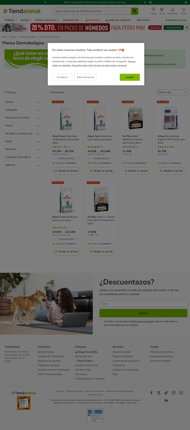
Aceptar (129, 77)
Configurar (62, 77)
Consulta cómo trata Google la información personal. (99, 65)
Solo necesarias (85, 77)
